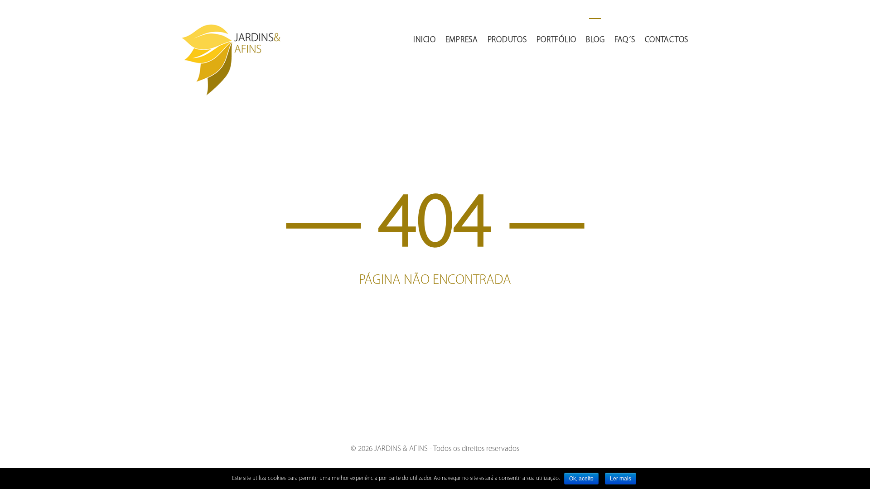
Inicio (424, 40)
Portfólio (556, 40)
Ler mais (620, 478)
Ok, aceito (581, 478)
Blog (595, 40)
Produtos (507, 40)
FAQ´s (624, 40)
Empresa (461, 40)
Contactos (666, 40)
